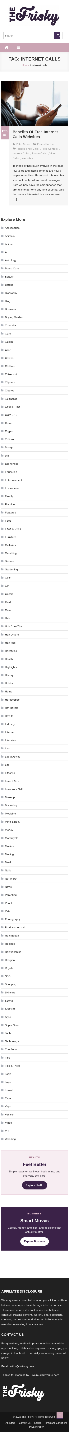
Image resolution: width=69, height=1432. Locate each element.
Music (8, 862)
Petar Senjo (23, 143)
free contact (50, 148)
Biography (11, 292)
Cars (8, 333)
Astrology (10, 260)
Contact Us (24, 1423)
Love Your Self (14, 789)
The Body (11, 1049)
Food (8, 520)
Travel (8, 1090)
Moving (9, 854)
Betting (9, 284)
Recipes (10, 943)
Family (9, 496)
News (8, 886)
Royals (9, 968)
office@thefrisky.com (22, 1366)
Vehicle (9, 1114)
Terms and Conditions (55, 1423)
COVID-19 (11, 414)
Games (9, 561)
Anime (9, 244)
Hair (7, 618)
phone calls (39, 153)
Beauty (9, 276)
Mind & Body (12, 821)
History (9, 675)
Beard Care (12, 268)
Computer (11, 398)
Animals (10, 235)
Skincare (10, 992)
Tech (52, 143)
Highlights (11, 667)
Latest (37, 1423)
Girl (7, 585)
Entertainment (13, 479)
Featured (10, 512)
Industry (10, 724)
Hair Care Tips (13, 626)
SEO (8, 976)
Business (10, 309)
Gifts (8, 577)
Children (10, 366)
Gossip (9, 593)
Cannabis (10, 325)
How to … (11, 715)
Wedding (10, 1138)
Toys (8, 1082)
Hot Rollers (11, 707)
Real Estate (12, 935)
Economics (11, 463)
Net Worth (11, 878)
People (9, 903)
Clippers (10, 382)
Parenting (11, 894)
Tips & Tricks (12, 1065)
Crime (8, 423)
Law (7, 748)
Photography (13, 919)
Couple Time (12, 406)
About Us (10, 1423)
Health (9, 658)
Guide (8, 602)
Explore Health (34, 1185)
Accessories (12, 227)
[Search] (57, 35)
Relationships (13, 951)
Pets (7, 911)
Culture (9, 439)
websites (27, 158)
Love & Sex (12, 781)
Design (9, 447)
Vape (8, 1106)
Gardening (11, 569)
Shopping (10, 984)
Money (9, 829)
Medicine (10, 813)
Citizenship (11, 374)
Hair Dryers (12, 634)
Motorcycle (11, 837)
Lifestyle (10, 772)
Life (7, 764)
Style (8, 1016)
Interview (10, 740)
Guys (8, 610)
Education (11, 471)
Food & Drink (13, 528)
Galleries (10, 545)
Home (8, 691)
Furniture (10, 536)
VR (7, 1130)
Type (8, 1098)
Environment (12, 488)
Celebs (9, 357)
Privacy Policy (36, 1427)
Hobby (9, 683)
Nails (8, 870)
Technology (12, 1041)
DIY (7, 455)
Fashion (10, 504)
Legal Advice (12, 756)
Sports (9, 1000)
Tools (8, 1073)
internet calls (21, 153)
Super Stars (12, 1025)
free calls (32, 148)
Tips (7, 1057)
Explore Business (34, 1241)
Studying (10, 1008)
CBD (8, 349)
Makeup (10, 797)
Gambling (11, 553)
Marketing (11, 805)
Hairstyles (11, 650)
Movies (9, 846)
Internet (9, 732)
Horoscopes (12, 699)
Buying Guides (14, 317)
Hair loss (10, 642)
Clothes (9, 390)
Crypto (9, 431)
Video (8, 1122)
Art (6, 252)
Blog (7, 301)
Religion (10, 959)
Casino (9, 341)
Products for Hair (15, 927)
